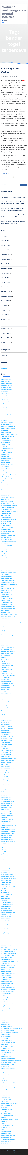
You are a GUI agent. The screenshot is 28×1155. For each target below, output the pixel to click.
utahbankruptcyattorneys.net (8, 541)
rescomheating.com (6, 1131)
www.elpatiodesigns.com (7, 1050)
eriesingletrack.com (6, 570)
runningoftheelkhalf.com (7, 955)
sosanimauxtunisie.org (7, 458)
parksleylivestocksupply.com (8, 651)
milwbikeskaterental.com (7, 817)
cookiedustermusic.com (7, 839)
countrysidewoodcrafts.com (8, 426)
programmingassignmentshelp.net (10, 414)
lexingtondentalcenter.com (8, 608)
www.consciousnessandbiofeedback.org (11, 1028)
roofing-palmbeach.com (7, 525)
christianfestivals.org (6, 803)
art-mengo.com (5, 789)
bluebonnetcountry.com (7, 448)
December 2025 (5, 254)
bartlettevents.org (5, 485)
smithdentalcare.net (6, 1137)
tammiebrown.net (5, 793)
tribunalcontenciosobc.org (7, 704)
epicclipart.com (5, 450)
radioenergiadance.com (7, 464)
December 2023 (5, 338)
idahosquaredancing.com (7, 548)
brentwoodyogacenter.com (8, 1000)
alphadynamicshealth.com (7, 1093)
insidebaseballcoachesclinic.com (9, 1083)
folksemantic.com (5, 552)
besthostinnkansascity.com (8, 1135)
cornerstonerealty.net (6, 1026)
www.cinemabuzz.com (7, 1018)
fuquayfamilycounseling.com (8, 1115)
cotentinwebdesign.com (7, 493)
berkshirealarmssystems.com (8, 558)
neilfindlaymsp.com (6, 862)
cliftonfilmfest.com (5, 533)
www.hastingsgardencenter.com (9, 1032)
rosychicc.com (4, 661)
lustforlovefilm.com (6, 732)
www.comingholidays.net (7, 685)
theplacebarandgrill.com (7, 868)
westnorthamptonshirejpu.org (8, 479)
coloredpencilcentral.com (7, 531)
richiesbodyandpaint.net (7, 385)
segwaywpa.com (5, 908)
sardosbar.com (4, 554)
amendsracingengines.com (8, 965)
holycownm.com (5, 848)
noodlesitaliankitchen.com (7, 436)
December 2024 (5, 287)
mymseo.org (4, 1121)
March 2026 (4, 241)
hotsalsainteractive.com (7, 394)
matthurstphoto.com (6, 1079)
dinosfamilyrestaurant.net (7, 503)
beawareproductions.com (7, 760)
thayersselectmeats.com (7, 904)
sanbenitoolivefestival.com (8, 675)
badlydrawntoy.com (6, 933)
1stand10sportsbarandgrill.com (9, 584)
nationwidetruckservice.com (8, 850)
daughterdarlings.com (6, 389)
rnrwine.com (4, 1111)
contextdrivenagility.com (7, 762)
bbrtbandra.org (5, 446)
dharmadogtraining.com (7, 1125)
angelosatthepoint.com (7, 874)
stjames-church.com (6, 752)
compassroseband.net (6, 894)
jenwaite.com (4, 1101)
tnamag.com (4, 900)
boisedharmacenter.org (7, 653)
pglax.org (3, 823)
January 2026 (5, 250)
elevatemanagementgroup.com (9, 1103)
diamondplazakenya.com (7, 1064)
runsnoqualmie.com (6, 979)
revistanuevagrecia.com (7, 750)
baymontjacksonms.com (7, 819)
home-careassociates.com (7, 647)
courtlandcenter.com (6, 860)
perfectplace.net (5, 639)
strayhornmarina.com (6, 712)
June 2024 (4, 310)
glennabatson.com (5, 710)
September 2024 (6, 296)
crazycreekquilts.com (6, 720)
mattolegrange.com (6, 799)
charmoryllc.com (5, 689)
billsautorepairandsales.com (8, 1068)
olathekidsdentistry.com (7, 578)
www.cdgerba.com (6, 1056)
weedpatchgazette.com (7, 566)
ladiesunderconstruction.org (8, 497)
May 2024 (4, 315)
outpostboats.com (5, 663)
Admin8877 (15, 76)
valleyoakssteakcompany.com (8, 878)
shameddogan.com (6, 916)
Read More (6, 173)
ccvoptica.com (4, 1006)
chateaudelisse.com (6, 473)
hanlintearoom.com (6, 1097)
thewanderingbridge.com (7, 773)
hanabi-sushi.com (5, 1012)
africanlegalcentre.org (6, 738)
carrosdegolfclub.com (6, 509)
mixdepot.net (4, 1020)
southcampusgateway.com (8, 471)
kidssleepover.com (5, 416)
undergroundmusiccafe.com (8, 1139)
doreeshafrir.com (5, 756)
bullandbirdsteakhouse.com (8, 989)
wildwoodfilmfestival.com (7, 477)
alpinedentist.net (5, 462)
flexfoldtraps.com (5, 963)
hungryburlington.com (6, 779)
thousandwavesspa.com (7, 858)
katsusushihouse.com (6, 740)
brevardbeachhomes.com (7, 517)
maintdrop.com (5, 454)
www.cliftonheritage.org (7, 993)
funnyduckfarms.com (6, 1099)
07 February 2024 (6, 76)
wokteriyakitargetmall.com (8, 606)
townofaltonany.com (6, 821)
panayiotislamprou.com (7, 469)
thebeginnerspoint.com (7, 683)
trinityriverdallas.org (6, 637)
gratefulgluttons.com (6, 669)
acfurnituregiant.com (6, 400)
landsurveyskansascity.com (8, 973)
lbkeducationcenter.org (7, 635)
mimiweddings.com (6, 1133)
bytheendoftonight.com (7, 665)
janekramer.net (5, 785)
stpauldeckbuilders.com (7, 975)
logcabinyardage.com (6, 925)
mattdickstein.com (5, 931)
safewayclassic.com (6, 424)
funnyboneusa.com (6, 837)
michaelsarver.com (6, 600)
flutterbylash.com (5, 1095)
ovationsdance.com (6, 627)
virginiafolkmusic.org (6, 625)
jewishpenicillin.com (6, 619)
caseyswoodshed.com (6, 880)
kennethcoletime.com (6, 777)
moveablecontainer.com (7, 487)
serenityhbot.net (5, 941)
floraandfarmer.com (6, 513)
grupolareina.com (5, 489)
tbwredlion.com (5, 1066)
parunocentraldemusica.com (8, 1058)
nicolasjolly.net (5, 734)
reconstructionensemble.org (8, 841)
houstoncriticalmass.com (7, 694)
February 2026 (5, 245)
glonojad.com (4, 748)
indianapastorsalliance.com (8, 876)
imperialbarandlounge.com (8, 535)
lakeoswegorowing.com (7, 1113)
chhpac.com (4, 1123)
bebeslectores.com (5, 499)
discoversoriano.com (6, 681)
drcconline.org (4, 866)
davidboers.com (5, 927)
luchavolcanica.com (6, 846)
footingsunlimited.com (6, 977)
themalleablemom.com (7, 775)
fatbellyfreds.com (5, 1048)
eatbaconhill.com (5, 412)
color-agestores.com (6, 655)
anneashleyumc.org (6, 971)
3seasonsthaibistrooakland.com (9, 641)
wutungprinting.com (6, 813)
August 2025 (5, 273)
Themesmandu (17, 1153)
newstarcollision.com (6, 594)
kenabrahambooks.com (7, 726)
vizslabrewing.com (6, 560)
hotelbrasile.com (5, 481)
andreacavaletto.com (6, 649)
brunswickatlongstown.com (8, 781)
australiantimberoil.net (7, 501)
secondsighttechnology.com (8, 598)
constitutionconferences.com (8, 886)
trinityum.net (4, 1038)
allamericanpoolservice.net (8, 616)
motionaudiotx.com (6, 1127)
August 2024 (5, 301)
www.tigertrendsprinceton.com (9, 949)
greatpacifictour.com (6, 854)
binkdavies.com (5, 722)
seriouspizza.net (5, 892)
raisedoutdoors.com (6, 537)
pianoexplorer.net (5, 1034)
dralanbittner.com (5, 562)
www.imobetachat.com (7, 929)
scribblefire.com (5, 643)
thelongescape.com (6, 797)
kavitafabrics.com (5, 843)
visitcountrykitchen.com (7, 805)
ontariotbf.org (4, 430)
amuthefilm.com (5, 730)
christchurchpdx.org (6, 724)
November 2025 (5, 259)
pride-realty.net (5, 1091)
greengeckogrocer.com (7, 602)
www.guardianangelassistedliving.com (11, 1060)
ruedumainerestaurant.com (8, 744)
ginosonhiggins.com (6, 811)
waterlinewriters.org (6, 914)
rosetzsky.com (4, 746)
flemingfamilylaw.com (6, 1109)
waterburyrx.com (5, 870)
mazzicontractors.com (6, 1040)
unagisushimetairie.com (7, 440)
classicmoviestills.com (6, 677)
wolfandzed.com (5, 1014)
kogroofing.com (5, 460)
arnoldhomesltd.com (6, 529)
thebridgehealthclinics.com (8, 912)
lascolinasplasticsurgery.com (8, 991)
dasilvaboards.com (6, 708)
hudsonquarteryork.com (7, 1052)
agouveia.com (4, 1117)
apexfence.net (4, 1143)
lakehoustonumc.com (6, 935)
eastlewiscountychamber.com (8, 702)
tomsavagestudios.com (7, 621)
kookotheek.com (5, 466)
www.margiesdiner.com (7, 983)
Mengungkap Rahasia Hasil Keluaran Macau (13, 197)
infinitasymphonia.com (7, 736)
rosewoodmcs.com (5, 1022)
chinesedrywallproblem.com (8, 831)
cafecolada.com (5, 679)
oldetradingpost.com (6, 495)
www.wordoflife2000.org (7, 546)
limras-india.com (5, 381)
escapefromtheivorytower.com (8, 519)
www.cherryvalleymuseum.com (9, 491)
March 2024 (4, 324)
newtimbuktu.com (5, 408)
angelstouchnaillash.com (7, 588)
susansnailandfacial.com (7, 945)
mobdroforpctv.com (6, 671)
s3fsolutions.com (5, 515)
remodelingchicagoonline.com (8, 998)
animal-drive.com (5, 898)
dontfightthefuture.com (7, 527)
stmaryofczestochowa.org (7, 768)
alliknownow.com (5, 700)
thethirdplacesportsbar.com (8, 1042)
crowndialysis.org (5, 612)
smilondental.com (5, 592)
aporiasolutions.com (6, 906)
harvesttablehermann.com (7, 507)
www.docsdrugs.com (6, 981)
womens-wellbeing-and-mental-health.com (12, 623)
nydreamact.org (5, 438)
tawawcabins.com (5, 550)
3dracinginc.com (5, 691)
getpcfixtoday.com (5, 444)
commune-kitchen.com (7, 728)
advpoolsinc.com (5, 872)
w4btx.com (4, 586)
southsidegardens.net (6, 1036)
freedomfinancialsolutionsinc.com (9, 961)
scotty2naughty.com (6, 754)
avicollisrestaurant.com (7, 864)
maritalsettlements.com (7, 815)
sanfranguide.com (5, 687)
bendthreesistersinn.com (7, 833)
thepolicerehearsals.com (7, 698)
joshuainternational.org (7, 943)
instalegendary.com (6, 432)
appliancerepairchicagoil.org (8, 428)
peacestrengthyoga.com (7, 959)
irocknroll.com (4, 544)
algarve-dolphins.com (6, 807)
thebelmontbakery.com (7, 422)
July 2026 (4, 236)
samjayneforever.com (6, 1077)
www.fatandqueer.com (7, 969)
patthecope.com (5, 888)
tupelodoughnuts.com (6, 576)
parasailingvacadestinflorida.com (9, 1089)
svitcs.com (3, 890)
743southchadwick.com (7, 521)
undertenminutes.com (6, 402)
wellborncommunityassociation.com (10, 475)
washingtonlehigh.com (7, 1008)
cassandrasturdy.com (6, 673)
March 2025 (4, 278)
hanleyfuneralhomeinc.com (8, 580)
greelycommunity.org (6, 742)
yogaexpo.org (4, 645)
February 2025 (5, 282)
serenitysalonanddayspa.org (8, 396)
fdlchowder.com (5, 985)
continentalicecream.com (7, 718)
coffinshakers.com (5, 766)
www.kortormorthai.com (7, 967)
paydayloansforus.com (6, 420)
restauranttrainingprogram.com (9, 614)
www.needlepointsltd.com (8, 987)
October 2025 (5, 264)
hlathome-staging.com (7, 604)
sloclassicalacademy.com (7, 706)
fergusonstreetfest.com (7, 1075)
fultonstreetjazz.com (6, 483)
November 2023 (5, 342)
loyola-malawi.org (5, 659)
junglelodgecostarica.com (7, 801)
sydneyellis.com (5, 610)
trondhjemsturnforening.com (8, 1062)
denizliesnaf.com (5, 884)
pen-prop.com (4, 947)
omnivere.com (4, 404)
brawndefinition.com (6, 716)
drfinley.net (4, 1107)
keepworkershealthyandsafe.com (9, 434)
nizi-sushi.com (5, 787)
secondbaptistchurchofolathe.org (9, 1119)
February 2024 (5, 328)
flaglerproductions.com (7, 714)
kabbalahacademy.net (6, 590)
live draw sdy (4, 368)
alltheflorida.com (5, 1081)
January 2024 (5, 333)
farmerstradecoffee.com (7, 923)
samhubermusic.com (6, 1141)
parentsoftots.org (5, 918)
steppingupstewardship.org (8, 1004)
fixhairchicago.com (6, 882)
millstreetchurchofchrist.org (8, 1087)
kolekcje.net (4, 631)
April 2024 (4, 319)
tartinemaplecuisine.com (7, 783)
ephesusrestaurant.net (6, 1044)
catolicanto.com (5, 633)
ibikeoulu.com (4, 764)
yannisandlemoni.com (6, 564)
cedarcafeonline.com (6, 398)
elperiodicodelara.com (6, 383)
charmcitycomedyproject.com (8, 758)
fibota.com (3, 1054)
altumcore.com (5, 896)
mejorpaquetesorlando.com (8, 582)
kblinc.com (4, 568)
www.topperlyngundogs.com (8, 953)
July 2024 (4, 305)
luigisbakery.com (5, 1010)
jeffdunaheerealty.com (6, 957)
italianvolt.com (5, 556)
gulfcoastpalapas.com (6, 910)
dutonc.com (4, 795)
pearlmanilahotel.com (6, 452)
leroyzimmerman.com (6, 1105)
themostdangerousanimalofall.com (10, 696)
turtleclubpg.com (5, 852)
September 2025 (6, 268)
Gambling (4, 355)
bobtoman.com (5, 456)
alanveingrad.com (5, 809)
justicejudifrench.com (6, 771)
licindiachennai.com (6, 387)
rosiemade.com (5, 574)
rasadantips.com (5, 406)
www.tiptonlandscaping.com (8, 1002)
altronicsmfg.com (5, 410)
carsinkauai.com (5, 1085)
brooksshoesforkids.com (7, 902)
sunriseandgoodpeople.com (8, 829)
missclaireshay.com (6, 379)
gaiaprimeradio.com (6, 791)
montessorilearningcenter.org (8, 1073)
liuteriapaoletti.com (6, 827)
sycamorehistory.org (6, 1024)
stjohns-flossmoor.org (6, 835)
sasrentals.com (5, 596)
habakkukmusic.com (6, 937)
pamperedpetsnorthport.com (8, 572)
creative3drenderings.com (7, 921)
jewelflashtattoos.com (6, 442)
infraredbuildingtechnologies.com (9, 505)
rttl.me (2, 1129)
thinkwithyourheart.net (7, 539)
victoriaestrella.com (6, 856)
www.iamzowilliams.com (7, 1030)
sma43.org (3, 996)
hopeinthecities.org (6, 667)
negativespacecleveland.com (8, 825)
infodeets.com (4, 391)
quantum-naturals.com (7, 1071)
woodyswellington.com (7, 1046)
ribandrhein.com (5, 629)
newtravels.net (5, 418)
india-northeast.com (6, 523)
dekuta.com (4, 1016)
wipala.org (3, 657)
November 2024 (5, 291)
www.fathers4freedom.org (8, 951)
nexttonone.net (5, 939)
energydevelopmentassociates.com (10, 511)
